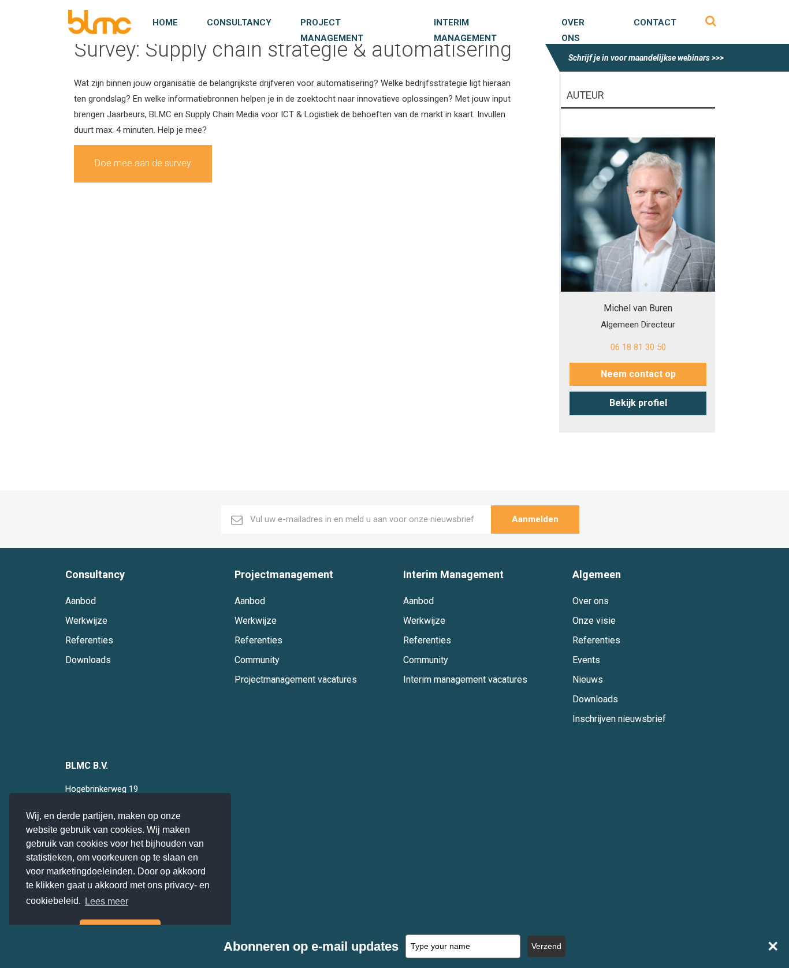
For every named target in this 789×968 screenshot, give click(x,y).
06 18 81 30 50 (638, 347)
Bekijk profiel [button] (638, 402)
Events (586, 659)
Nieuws (587, 679)
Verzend (546, 946)
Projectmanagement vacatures (296, 679)
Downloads (88, 659)
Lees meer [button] (106, 901)
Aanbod (80, 600)
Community (257, 659)
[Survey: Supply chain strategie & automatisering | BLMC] (99, 22)
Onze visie (594, 620)
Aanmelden (535, 519)
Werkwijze (86, 620)
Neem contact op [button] (638, 373)
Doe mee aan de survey (143, 163)
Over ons (590, 600)
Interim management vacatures (465, 679)
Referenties (89, 640)
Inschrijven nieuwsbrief (619, 718)
